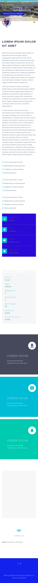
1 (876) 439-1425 (8, 5)
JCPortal (6, 10)
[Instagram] (5, 8)
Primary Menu (34, 22)
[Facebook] (3, 8)
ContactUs (16, 10)
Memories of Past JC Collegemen (13, 13)
